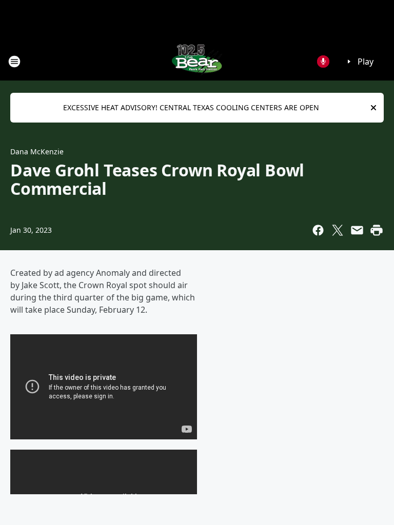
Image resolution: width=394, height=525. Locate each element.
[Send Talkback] (323, 61)
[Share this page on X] (337, 230)
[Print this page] (376, 230)
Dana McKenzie (37, 151)
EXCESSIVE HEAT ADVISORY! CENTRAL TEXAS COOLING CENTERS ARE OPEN (191, 107)
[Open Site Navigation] (14, 61)
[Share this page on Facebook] (318, 230)
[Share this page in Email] (357, 230)
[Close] (373, 108)
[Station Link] (197, 61)
